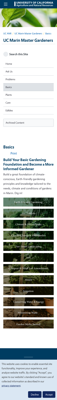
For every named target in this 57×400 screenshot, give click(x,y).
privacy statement (11, 385)
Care (8, 102)
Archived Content (15, 122)
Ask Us (9, 71)
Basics (9, 87)
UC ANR (7, 33)
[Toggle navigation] (6, 4)
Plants (9, 94)
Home (9, 63)
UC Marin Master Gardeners (28, 33)
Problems (10, 79)
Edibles (9, 110)
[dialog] (28, 379)
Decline (35, 394)
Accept (49, 394)
